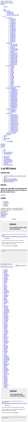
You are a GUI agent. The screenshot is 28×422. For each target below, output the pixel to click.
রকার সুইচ (9, 134)
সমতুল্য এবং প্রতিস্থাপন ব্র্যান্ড (13, 15)
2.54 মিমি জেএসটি (14, 48)
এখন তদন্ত (3, 195)
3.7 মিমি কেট (12, 27)
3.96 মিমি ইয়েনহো (14, 99)
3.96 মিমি (12, 76)
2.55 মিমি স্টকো (13, 110)
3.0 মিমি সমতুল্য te (14, 120)
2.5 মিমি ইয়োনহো (13, 95)
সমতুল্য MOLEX (11, 65)
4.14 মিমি (12, 78)
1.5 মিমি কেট (12, 20)
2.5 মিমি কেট (12, 25)
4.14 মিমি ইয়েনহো (14, 100)
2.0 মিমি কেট (12, 22)
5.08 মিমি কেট (13, 36)
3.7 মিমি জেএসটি (13, 54)
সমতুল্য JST (9, 43)
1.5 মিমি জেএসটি (13, 46)
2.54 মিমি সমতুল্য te (14, 117)
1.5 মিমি (11, 68)
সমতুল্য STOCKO (11, 109)
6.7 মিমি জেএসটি (13, 64)
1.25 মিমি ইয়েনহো (14, 89)
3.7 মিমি (11, 75)
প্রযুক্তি (5, 135)
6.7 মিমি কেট (12, 40)
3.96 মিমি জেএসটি (14, 55)
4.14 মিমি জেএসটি (14, 57)
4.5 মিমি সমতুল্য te (14, 127)
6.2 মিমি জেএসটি (13, 62)
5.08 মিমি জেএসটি (14, 61)
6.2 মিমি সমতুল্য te (14, 130)
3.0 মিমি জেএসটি (13, 53)
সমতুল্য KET (10, 17)
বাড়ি (4, 9)
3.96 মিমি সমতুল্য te (14, 123)
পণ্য (4, 16)
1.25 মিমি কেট (13, 19)
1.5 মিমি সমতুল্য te (14, 114)
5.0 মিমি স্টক (12, 112)
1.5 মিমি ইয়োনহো (13, 91)
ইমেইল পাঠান (3, 212)
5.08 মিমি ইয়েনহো (14, 105)
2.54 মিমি (12, 72)
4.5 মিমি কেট (12, 33)
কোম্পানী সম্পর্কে (10, 12)
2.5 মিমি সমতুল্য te (14, 119)
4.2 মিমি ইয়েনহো (13, 102)
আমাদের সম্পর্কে (7, 10)
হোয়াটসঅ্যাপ (3, 215)
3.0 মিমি (11, 74)
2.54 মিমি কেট (13, 23)
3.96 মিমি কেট (13, 29)
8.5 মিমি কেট (12, 41)
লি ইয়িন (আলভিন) (4, 214)
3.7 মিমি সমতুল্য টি (14, 121)
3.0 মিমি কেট (12, 26)
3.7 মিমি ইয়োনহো (13, 98)
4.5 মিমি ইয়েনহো (13, 103)
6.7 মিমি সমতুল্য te (14, 131)
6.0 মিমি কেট (12, 37)
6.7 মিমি (11, 85)
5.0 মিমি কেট (12, 34)
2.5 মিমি (11, 71)
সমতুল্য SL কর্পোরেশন (11, 133)
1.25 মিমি (12, 67)
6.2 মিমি (11, 84)
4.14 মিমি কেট (13, 30)
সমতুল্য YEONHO (11, 88)
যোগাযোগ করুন (7, 138)
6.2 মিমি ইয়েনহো (13, 106)
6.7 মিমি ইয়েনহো (13, 107)
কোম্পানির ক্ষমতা (10, 13)
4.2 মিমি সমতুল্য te (14, 126)
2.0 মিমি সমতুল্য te (14, 116)
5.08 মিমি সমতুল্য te (14, 128)
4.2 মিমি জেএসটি (13, 58)
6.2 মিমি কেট (12, 39)
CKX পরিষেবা (10, 141)
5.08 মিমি (12, 82)
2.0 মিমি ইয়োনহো (13, 92)
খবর (4, 137)
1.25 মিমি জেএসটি (14, 44)
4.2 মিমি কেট (12, 32)
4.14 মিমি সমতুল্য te (14, 124)
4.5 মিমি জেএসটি (13, 60)
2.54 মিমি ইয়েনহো (14, 93)
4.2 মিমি (11, 79)
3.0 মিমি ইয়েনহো (13, 96)
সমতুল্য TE (9, 113)
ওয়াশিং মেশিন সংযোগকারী (15, 86)
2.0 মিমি (11, 69)
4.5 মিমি (11, 81)
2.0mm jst (12, 47)
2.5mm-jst (12, 51)
